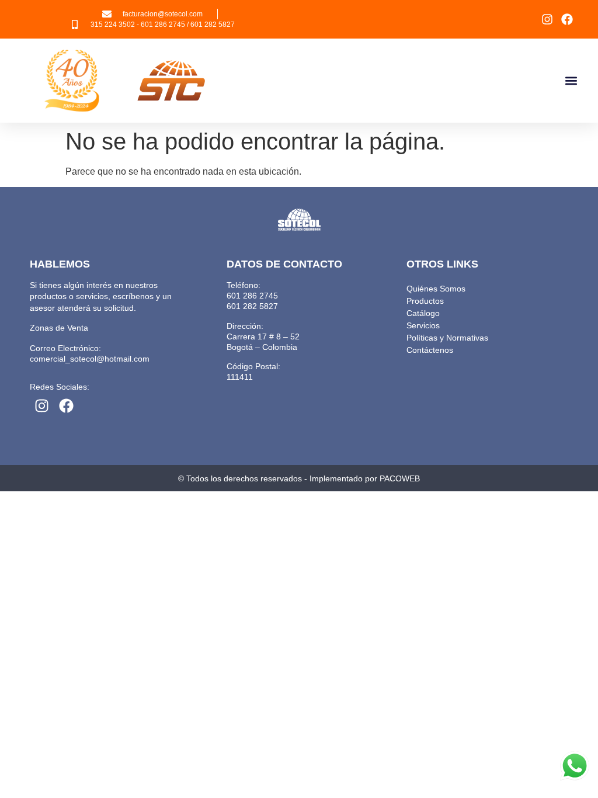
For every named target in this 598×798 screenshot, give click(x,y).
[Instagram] (547, 19)
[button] (570, 81)
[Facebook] (567, 19)
